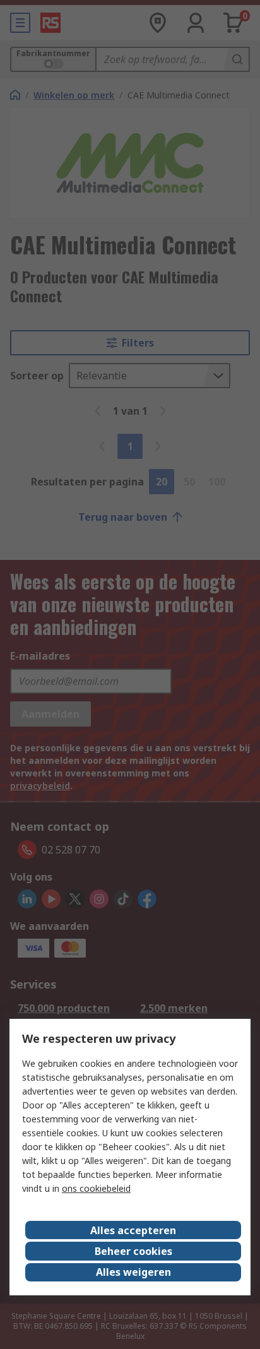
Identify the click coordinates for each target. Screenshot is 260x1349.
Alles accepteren (133, 1230)
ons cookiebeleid (96, 1188)
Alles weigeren (133, 1272)
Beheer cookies (133, 1251)
